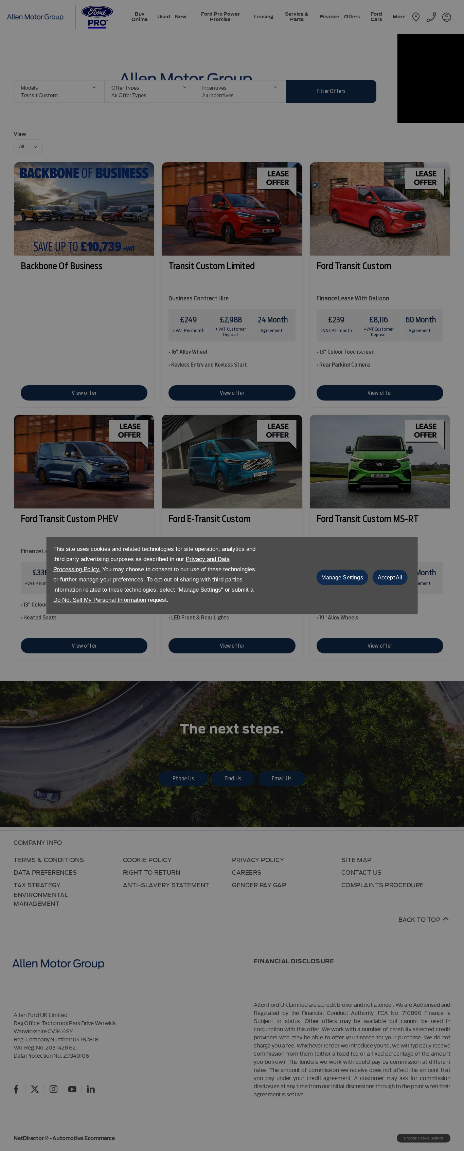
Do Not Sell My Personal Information (99, 599)
